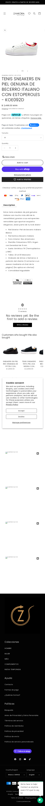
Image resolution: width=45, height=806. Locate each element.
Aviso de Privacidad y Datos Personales (21, 715)
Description (9, 205)
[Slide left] (17, 71)
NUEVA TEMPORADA (13, 669)
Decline (21, 416)
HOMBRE (8, 648)
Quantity (5, 143)
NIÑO (7, 659)
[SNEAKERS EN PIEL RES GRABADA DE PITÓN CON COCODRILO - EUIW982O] (10, 350)
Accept (21, 410)
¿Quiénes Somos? (12, 695)
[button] (4, 13)
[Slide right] (27, 71)
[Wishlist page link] (29, 13)
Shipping (5, 109)
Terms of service (17, 798)
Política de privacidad (14, 731)
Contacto (9, 684)
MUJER (7, 654)
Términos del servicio (14, 720)
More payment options (22, 175)
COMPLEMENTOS (11, 664)
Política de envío (12, 736)
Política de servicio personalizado (19, 742)
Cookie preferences (23, 801)
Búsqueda (9, 710)
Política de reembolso (14, 726)
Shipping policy (30, 798)
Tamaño (5, 133)
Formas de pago (12, 690)
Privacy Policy (12, 404)
